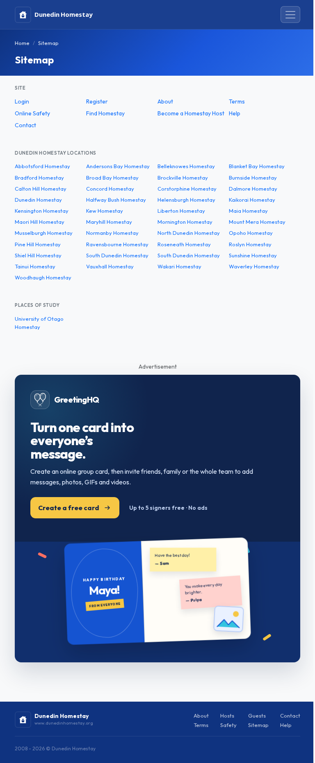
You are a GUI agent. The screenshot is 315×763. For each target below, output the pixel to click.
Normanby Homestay (112, 233)
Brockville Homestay (183, 177)
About (165, 101)
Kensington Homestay (41, 210)
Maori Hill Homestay (39, 221)
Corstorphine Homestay (187, 188)
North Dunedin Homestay (189, 233)
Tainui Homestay (35, 266)
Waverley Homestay (254, 266)
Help (234, 113)
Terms (237, 101)
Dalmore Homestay (253, 188)
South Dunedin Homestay (117, 255)
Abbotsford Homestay (42, 166)
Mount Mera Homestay (257, 221)
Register (97, 101)
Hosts (227, 715)
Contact (25, 125)
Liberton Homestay (181, 210)
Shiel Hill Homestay (38, 255)
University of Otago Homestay (39, 323)
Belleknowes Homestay (186, 166)
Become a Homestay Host (191, 113)
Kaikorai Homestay (252, 199)
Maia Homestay (248, 210)
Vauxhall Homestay (110, 266)
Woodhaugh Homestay (43, 277)
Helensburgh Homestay (186, 199)
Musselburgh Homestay (44, 233)
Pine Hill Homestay (38, 244)
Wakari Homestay (179, 266)
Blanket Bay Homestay (257, 166)
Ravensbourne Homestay (117, 244)
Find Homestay (105, 113)
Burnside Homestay (253, 177)
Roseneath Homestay (184, 244)
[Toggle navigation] (290, 14)
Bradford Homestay (39, 177)
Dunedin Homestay (38, 199)
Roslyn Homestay (250, 244)
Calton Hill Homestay (40, 188)
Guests (257, 715)
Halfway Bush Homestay (116, 199)
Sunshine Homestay (253, 255)
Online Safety (32, 113)
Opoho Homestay (251, 233)
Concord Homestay (110, 188)
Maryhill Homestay (109, 221)
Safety (228, 725)
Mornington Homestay (185, 221)
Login (22, 101)
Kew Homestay (104, 210)
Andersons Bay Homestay (118, 166)
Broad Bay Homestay (112, 177)
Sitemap (258, 725)
